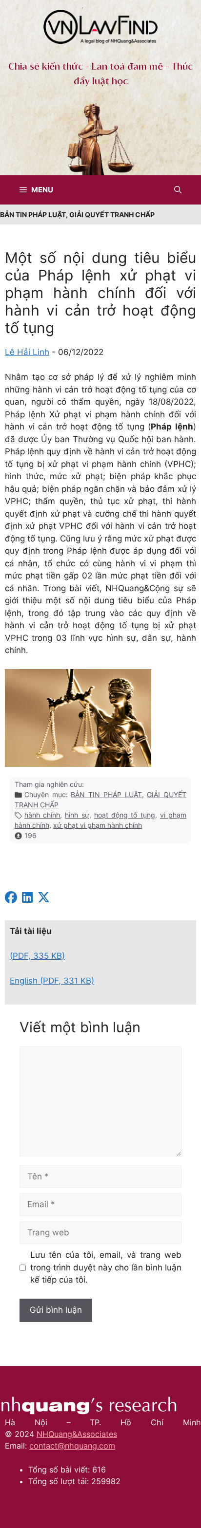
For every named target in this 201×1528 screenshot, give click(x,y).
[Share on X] (44, 899)
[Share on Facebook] (11, 899)
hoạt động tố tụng (124, 815)
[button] (177, 190)
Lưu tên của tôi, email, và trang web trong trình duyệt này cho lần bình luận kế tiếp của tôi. (106, 1267)
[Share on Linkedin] (27, 899)
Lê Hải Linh (27, 352)
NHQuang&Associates (77, 1434)
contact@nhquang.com (72, 1446)
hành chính (42, 815)
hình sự (77, 815)
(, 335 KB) (37, 956)
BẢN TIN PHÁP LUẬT (106, 794)
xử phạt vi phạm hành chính (97, 825)
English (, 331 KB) (52, 981)
